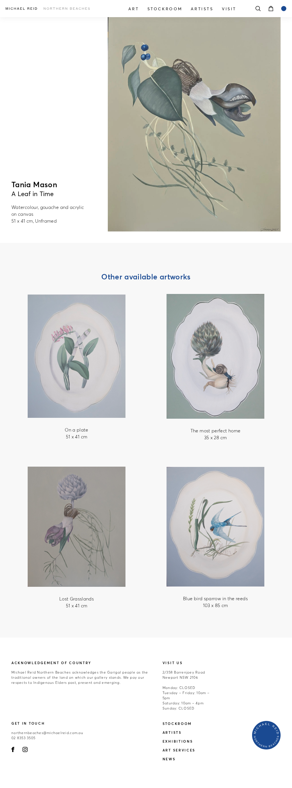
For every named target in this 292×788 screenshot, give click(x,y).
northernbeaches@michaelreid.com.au (47, 733)
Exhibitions (178, 741)
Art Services (179, 750)
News (169, 759)
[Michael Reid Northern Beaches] (48, 8)
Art (133, 8)
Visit (229, 8)
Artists (202, 8)
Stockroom (164, 8)
